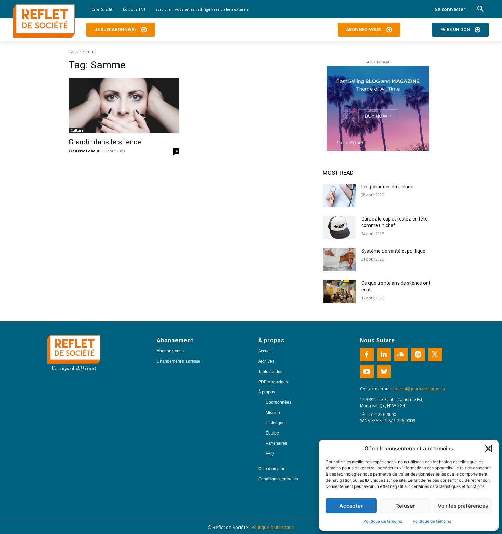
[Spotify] (418, 354)
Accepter (351, 506)
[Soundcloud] (401, 354)
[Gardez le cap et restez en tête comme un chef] (339, 227)
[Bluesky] (384, 371)
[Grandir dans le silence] (124, 105)
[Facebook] (367, 354)
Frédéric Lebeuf (84, 150)
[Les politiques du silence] (339, 195)
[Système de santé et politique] (339, 259)
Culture (77, 130)
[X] (435, 354)
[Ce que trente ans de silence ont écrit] (339, 291)
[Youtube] (367, 371)
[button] (488, 448)
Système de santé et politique (393, 251)
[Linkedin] (384, 354)
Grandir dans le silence (105, 142)
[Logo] (44, 21)
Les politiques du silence (387, 186)
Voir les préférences (463, 506)
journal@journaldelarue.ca (419, 389)
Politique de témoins (382, 521)
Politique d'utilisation (272, 527)
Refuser (405, 506)
